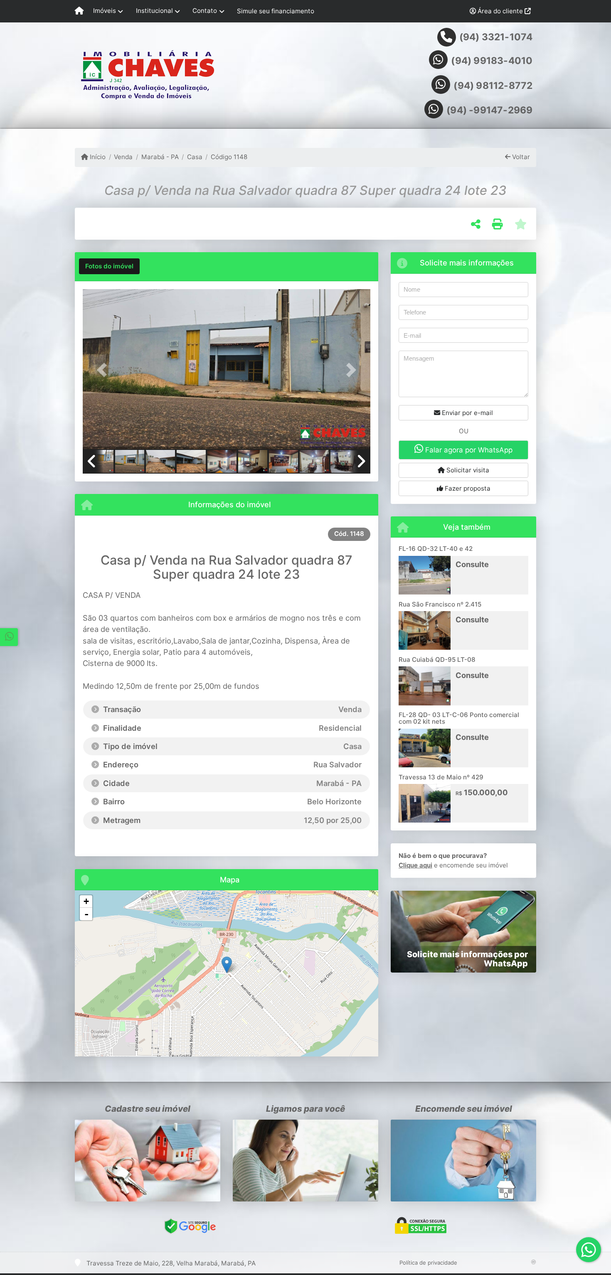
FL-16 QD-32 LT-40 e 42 (436, 549)
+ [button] (86, 901)
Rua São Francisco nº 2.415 (440, 604)
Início (97, 157)
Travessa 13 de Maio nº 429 (441, 777)
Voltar (520, 157)
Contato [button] (204, 11)
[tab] (109, 266)
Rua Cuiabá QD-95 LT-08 (437, 659)
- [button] (86, 914)
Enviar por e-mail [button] (466, 413)
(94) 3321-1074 (496, 37)
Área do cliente (500, 11)
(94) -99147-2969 (489, 110)
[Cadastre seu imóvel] (147, 1160)
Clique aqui (415, 865)
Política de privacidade (428, 1262)
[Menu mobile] (79, 11)
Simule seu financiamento (275, 11)
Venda (123, 157)
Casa (194, 157)
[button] (104, 370)
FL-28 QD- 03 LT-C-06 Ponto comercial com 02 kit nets (459, 718)
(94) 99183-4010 (491, 60)
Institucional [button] (154, 11)
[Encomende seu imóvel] (463, 1160)
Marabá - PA (159, 157)
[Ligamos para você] (305, 1160)
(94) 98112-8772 (492, 85)
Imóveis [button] (104, 11)
